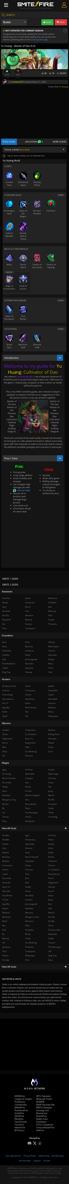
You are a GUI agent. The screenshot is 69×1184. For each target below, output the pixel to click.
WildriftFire (20, 1107)
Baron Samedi (31, 856)
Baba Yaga (53, 773)
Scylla (27, 938)
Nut (26, 711)
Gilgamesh (53, 882)
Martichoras (31, 707)
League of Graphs (23, 1099)
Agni (27, 835)
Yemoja (28, 672)
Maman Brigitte (32, 795)
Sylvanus (29, 668)
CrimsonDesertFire (45, 1127)
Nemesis (29, 921)
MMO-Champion (44, 1107)
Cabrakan (29, 861)
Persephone (30, 804)
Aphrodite (29, 844)
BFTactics (19, 1130)
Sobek (51, 938)
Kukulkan (29, 908)
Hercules (52, 738)
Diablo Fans (42, 1119)
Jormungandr (31, 904)
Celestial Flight (23, 490)
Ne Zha (51, 917)
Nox (27, 799)
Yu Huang (63, 86)
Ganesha (52, 655)
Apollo (51, 844)
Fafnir (27, 655)
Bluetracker (41, 1113)
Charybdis (53, 690)
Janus (50, 899)
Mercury (29, 912)
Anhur (51, 839)
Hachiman (30, 699)
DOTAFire (19, 1116)
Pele (50, 615)
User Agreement (13, 1155)
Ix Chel (28, 791)
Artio (50, 848)
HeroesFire (20, 1127)
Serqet (51, 619)
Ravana (28, 619)
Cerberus (52, 861)
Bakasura (52, 598)
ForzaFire (19, 1124)
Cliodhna (52, 602)
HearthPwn (41, 1116)
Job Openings (58, 1155)
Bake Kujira (53, 646)
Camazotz (29, 602)
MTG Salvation (43, 1096)
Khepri (51, 659)
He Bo (28, 786)
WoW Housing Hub (45, 1104)
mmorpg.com (42, 1110)
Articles (46, 1160)
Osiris (51, 925)
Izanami (28, 899)
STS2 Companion (44, 1124)
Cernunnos (30, 690)
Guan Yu (29, 738)
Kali (50, 904)
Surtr (50, 751)
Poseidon (29, 929)
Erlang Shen (53, 734)
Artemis (28, 848)
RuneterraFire (21, 1110)
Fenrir (51, 878)
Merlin (51, 912)
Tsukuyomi (30, 951)
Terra (50, 668)
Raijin (27, 808)
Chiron (28, 694)
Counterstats (21, 1104)
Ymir (27, 959)
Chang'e (29, 778)
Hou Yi (51, 891)
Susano (51, 942)
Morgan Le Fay (32, 917)
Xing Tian (52, 955)
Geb (27, 882)
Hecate (51, 886)
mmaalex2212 (18, 81)
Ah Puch (52, 835)
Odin (27, 925)
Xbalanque (30, 955)
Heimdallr (52, 699)
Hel (49, 786)
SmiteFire (19, 1113)
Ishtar (51, 895)
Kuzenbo (29, 663)
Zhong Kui (29, 821)
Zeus (50, 959)
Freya (50, 782)
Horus (28, 891)
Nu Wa (51, 921)
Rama (27, 934)
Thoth (51, 812)
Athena (51, 642)
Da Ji (27, 874)
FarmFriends (21, 1122)
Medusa (52, 707)
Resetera (19, 1119)
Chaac (28, 865)
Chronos (29, 869)
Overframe (41, 1122)
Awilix (51, 852)
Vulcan (28, 816)
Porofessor (20, 1102)
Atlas (27, 852)
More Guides (59, 141)
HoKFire (40, 1130)
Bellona (51, 730)
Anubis (51, 769)
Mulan (51, 742)
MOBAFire (20, 1096)
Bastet (51, 856)
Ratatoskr (52, 934)
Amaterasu (30, 839)
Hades (28, 886)
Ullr (50, 951)
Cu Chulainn (53, 869)
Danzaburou (54, 874)
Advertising (44, 1155)
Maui (50, 663)
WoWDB (40, 1102)
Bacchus (29, 646)
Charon (51, 865)
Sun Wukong (31, 942)
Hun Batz (29, 895)
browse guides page (39, 39)
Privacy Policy (29, 1155)
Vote (7, 75)
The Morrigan (54, 947)
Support (37, 1160)
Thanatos (29, 947)
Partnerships (25, 1160)
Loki (50, 908)
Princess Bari (54, 929)
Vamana (29, 755)
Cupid (51, 694)
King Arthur (30, 742)
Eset (27, 878)
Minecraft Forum (44, 1099)
